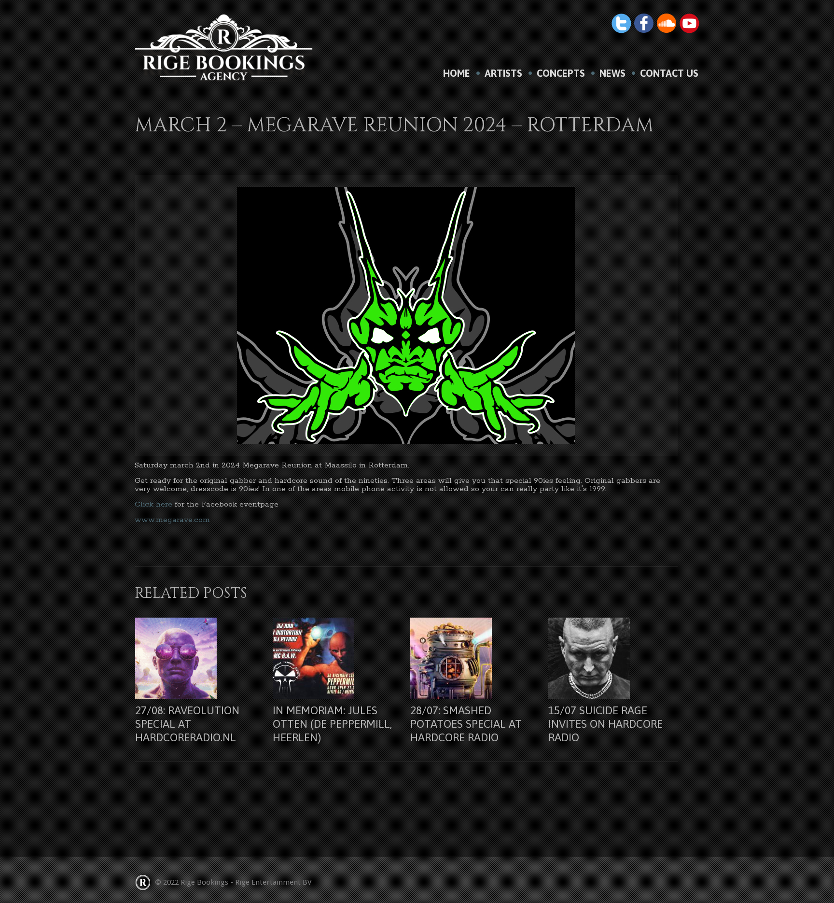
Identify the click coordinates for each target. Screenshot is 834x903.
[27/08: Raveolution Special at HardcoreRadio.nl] (197, 658)
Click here (153, 504)
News (612, 73)
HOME (456, 73)
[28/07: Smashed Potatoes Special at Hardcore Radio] (472, 658)
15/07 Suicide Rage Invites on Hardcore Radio (605, 724)
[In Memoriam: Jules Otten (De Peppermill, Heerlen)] (335, 658)
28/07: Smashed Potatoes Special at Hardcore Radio (466, 724)
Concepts (561, 73)
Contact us (669, 73)
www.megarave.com (172, 520)
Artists (503, 73)
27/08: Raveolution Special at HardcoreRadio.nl (187, 724)
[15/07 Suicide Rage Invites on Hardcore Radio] (610, 658)
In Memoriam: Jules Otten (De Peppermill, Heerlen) (332, 724)
